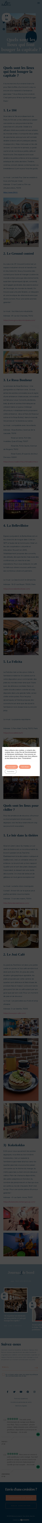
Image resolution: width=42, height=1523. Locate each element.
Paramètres (10, 771)
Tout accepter (11, 767)
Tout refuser (25, 767)
